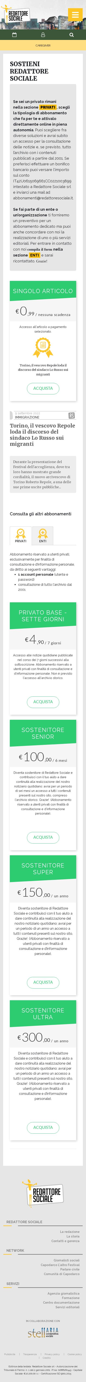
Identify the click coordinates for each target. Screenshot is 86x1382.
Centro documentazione (61, 1302)
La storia (73, 1236)
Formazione (71, 1298)
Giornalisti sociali (67, 1260)
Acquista (43, 389)
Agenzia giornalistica (64, 1293)
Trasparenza (30, 1354)
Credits (47, 1357)
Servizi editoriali (68, 1307)
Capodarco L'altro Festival (60, 1265)
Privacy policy (52, 1354)
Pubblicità (9, 1354)
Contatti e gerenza (65, 1241)
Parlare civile (70, 1269)
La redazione (70, 1231)
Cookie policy (75, 1354)
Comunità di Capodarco (62, 1274)
